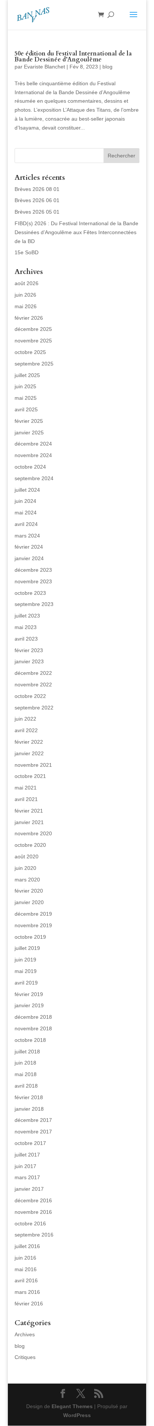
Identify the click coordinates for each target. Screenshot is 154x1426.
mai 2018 (26, 1074)
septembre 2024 (34, 478)
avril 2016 (26, 1280)
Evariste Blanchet (44, 67)
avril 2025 (26, 409)
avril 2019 (26, 983)
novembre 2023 (33, 581)
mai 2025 (26, 398)
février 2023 (29, 650)
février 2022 (29, 742)
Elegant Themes (72, 1406)
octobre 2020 (30, 845)
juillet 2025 (27, 375)
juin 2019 (25, 960)
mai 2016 (26, 1269)
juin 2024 (25, 501)
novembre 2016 (33, 1212)
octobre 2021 (30, 776)
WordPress (77, 1415)
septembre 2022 (34, 708)
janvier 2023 (29, 661)
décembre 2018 (33, 1017)
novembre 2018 (33, 1028)
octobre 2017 (30, 1143)
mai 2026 (26, 306)
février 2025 (29, 421)
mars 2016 (27, 1292)
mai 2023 (26, 627)
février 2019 (29, 994)
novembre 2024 (33, 455)
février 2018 (29, 1097)
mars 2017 (27, 1177)
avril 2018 (26, 1086)
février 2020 (29, 891)
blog (107, 67)
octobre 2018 (30, 1040)
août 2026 (26, 283)
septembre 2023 (34, 604)
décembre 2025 (33, 329)
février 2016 (29, 1304)
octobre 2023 (30, 593)
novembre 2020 (33, 833)
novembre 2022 (33, 685)
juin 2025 (25, 386)
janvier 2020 (29, 902)
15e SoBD (26, 252)
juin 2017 (25, 1166)
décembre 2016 (33, 1200)
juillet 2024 (27, 490)
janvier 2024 (29, 558)
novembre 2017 (33, 1132)
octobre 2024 (30, 467)
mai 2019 (26, 971)
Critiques (25, 1357)
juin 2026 (25, 295)
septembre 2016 (34, 1235)
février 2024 (29, 547)
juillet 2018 (27, 1052)
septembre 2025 (34, 364)
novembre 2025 (33, 341)
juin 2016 (25, 1258)
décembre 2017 (33, 1120)
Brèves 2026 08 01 (37, 189)
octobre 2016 (30, 1223)
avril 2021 (26, 799)
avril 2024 (26, 524)
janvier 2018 (29, 1109)
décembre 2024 (33, 444)
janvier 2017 (29, 1189)
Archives (25, 1334)
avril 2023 (26, 639)
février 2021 (29, 811)
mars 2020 (27, 880)
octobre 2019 (30, 937)
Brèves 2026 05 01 (37, 212)
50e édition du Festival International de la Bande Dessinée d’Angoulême (73, 57)
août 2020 (26, 856)
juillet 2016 (27, 1246)
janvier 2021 (29, 822)
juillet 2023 (27, 616)
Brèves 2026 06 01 (37, 200)
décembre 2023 (33, 570)
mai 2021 (26, 788)
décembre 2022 (33, 673)
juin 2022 (25, 719)
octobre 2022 (30, 696)
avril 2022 (26, 730)
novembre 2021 (33, 765)
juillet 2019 (27, 948)
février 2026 (29, 318)
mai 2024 (26, 513)
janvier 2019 (29, 1005)
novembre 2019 (33, 925)
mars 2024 (27, 536)
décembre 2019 (33, 914)
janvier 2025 (29, 433)
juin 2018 (25, 1063)
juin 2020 (25, 868)
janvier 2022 (29, 753)
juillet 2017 (27, 1155)
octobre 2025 (30, 352)
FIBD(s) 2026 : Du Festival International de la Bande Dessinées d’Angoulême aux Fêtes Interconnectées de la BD (76, 232)
